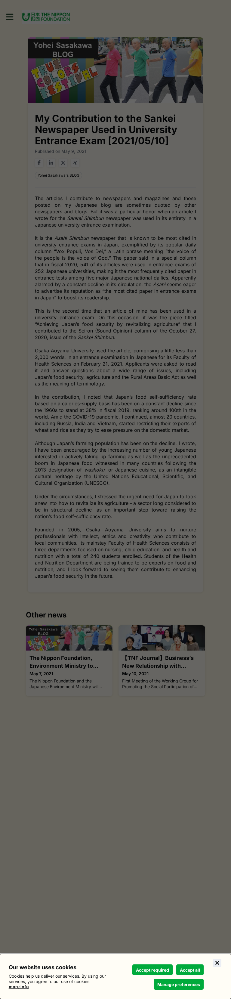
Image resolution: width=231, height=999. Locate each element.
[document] (115, 976)
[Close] (217, 963)
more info (19, 986)
